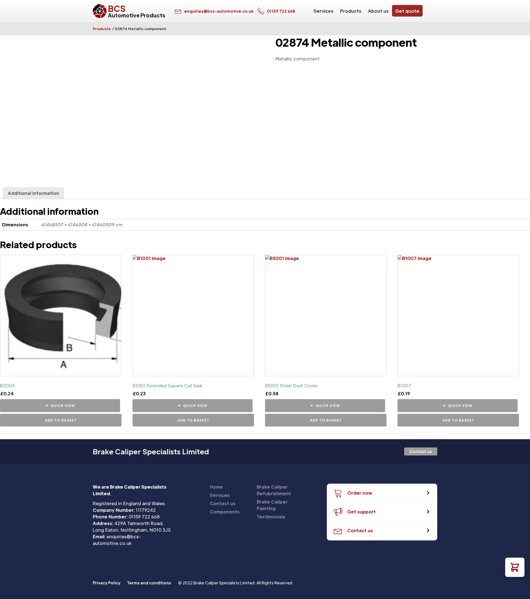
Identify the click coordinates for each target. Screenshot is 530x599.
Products (350, 11)
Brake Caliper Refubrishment (274, 490)
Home (216, 487)
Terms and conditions (149, 582)
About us (378, 11)
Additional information (33, 193)
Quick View (63, 405)
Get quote (407, 11)
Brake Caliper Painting (272, 505)
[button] (514, 567)
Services (323, 11)
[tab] (33, 193)
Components (225, 512)
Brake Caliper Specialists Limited (151, 451)
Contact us (420, 451)
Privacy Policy (106, 582)
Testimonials (271, 517)
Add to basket (61, 420)
